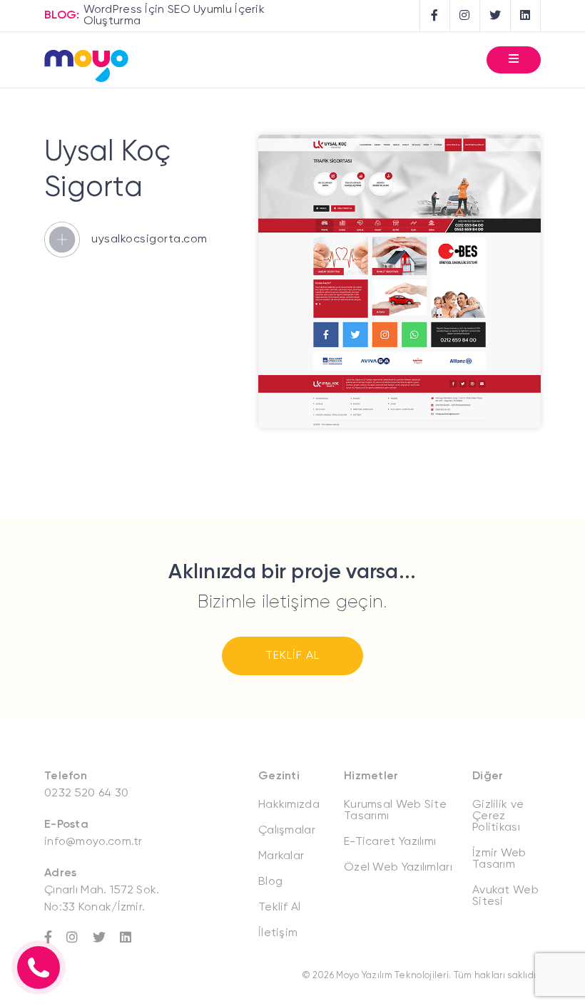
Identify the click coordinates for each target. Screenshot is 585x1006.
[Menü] (514, 59)
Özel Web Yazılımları (398, 867)
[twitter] (495, 15)
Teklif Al (279, 907)
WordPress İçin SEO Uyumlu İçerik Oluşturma (174, 15)
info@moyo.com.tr (93, 842)
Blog (270, 882)
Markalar (281, 856)
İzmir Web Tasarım (499, 859)
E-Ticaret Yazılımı (390, 842)
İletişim (277, 933)
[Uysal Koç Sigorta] (399, 425)
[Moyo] (86, 67)
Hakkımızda (289, 805)
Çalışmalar (286, 830)
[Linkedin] (133, 937)
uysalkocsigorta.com (149, 239)
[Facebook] (55, 937)
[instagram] (465, 15)
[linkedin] (526, 15)
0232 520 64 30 (86, 793)
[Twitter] (106, 937)
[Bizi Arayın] (38, 967)
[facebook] (435, 15)
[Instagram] (79, 937)
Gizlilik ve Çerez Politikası (498, 816)
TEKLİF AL (292, 656)
